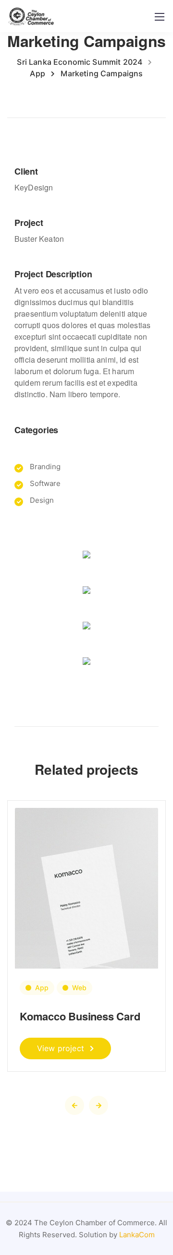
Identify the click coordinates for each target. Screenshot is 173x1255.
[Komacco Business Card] (86, 907)
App (42, 987)
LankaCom (137, 1234)
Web (79, 987)
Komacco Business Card (80, 1016)
